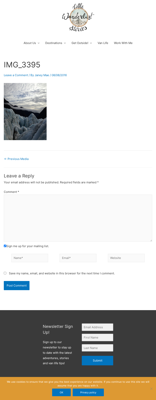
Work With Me (123, 43)
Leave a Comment (16, 75)
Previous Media (16, 158)
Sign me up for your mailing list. (27, 246)
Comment (11, 192)
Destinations (53, 43)
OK (61, 392)
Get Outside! (80, 43)
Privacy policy (88, 392)
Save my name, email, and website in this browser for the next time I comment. (62, 273)
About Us (30, 43)
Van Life (103, 43)
